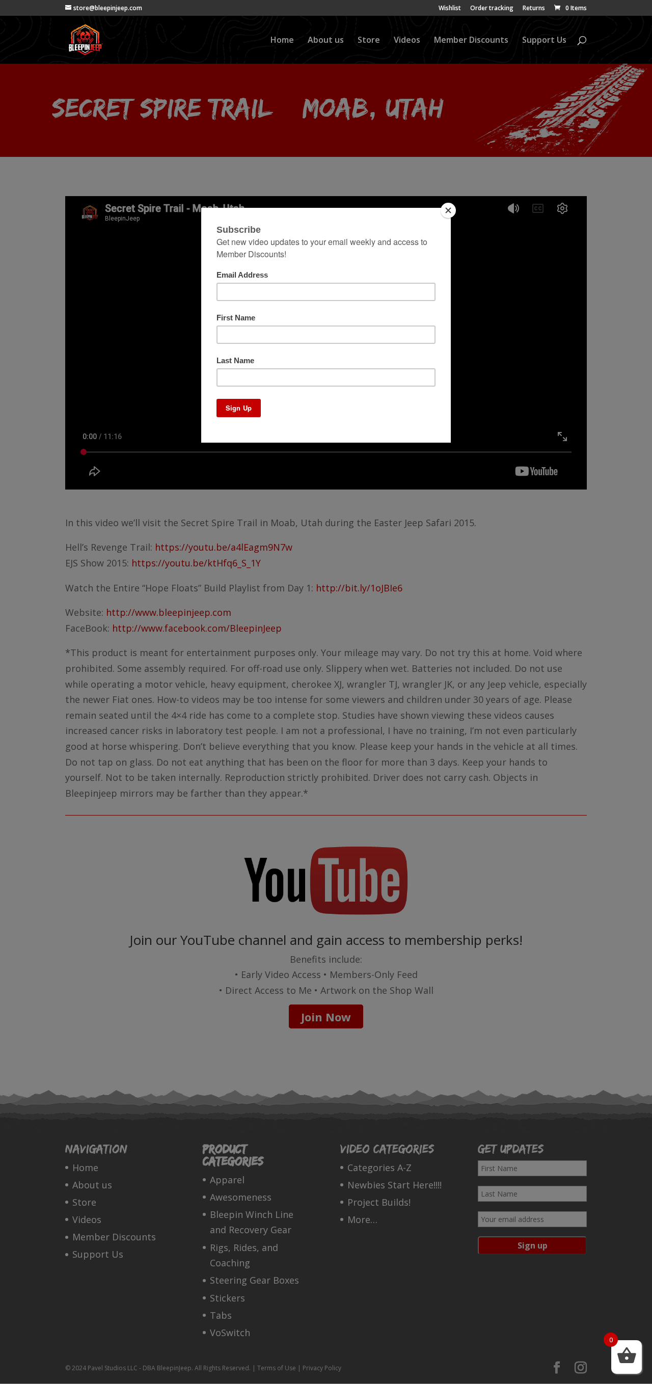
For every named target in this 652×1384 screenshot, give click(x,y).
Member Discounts (471, 40)
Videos (407, 40)
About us (326, 40)
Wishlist (450, 8)
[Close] (448, 210)
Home (282, 40)
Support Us (544, 40)
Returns (534, 8)
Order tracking (491, 8)
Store (369, 40)
